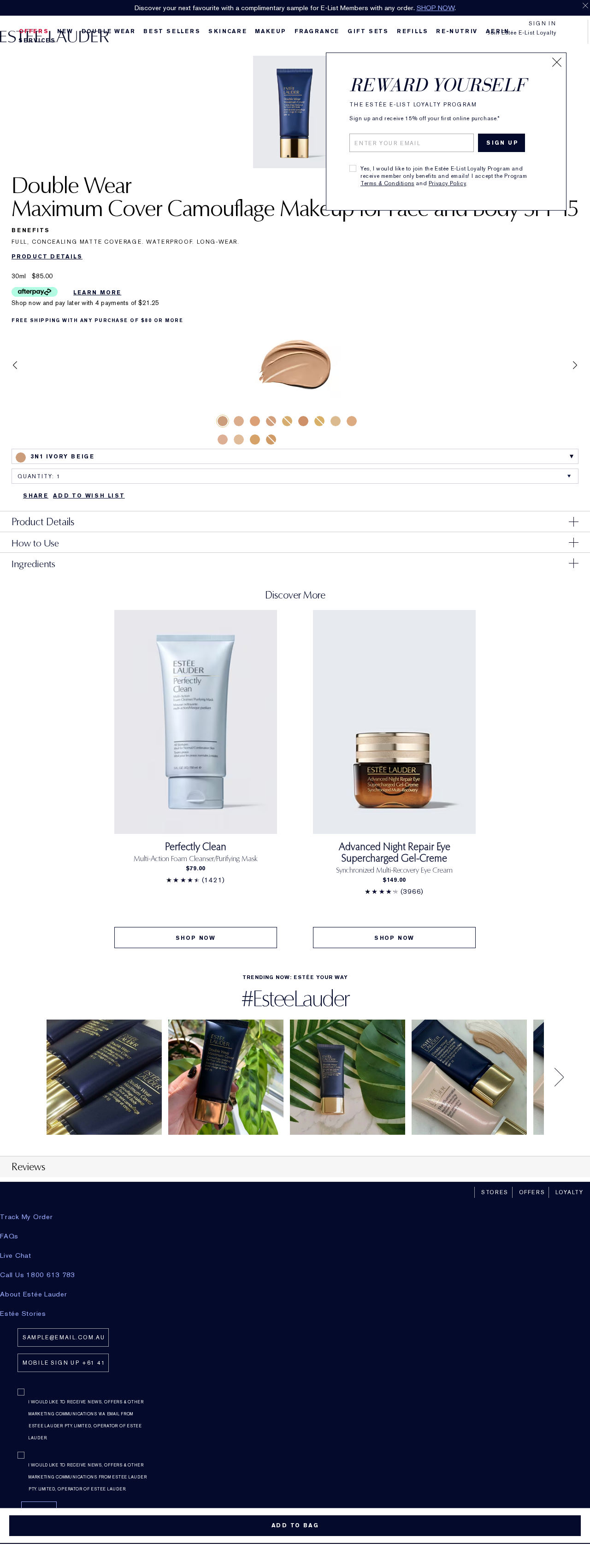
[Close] (557, 62)
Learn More (97, 292)
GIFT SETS (368, 31)
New (65, 31)
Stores (494, 1192)
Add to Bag (295, 1525)
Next (575, 364)
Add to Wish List (89, 495)
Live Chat (15, 1255)
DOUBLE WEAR (109, 31)
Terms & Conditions (387, 183)
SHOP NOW (435, 7)
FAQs (9, 1236)
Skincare (227, 31)
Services (37, 40)
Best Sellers (172, 31)
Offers (532, 1192)
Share (35, 495)
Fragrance (317, 31)
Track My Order (26, 1216)
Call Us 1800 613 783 (37, 1274)
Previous (15, 364)
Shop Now (196, 938)
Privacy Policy (447, 183)
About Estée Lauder (33, 1294)
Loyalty (569, 1192)
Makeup (270, 31)
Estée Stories (23, 1313)
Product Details (47, 256)
